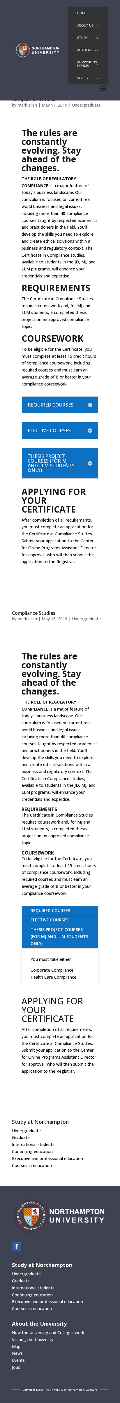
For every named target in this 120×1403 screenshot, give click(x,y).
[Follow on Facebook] (16, 1246)
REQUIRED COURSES (50, 910)
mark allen (27, 105)
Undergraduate (86, 105)
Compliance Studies (33, 613)
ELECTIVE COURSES (49, 920)
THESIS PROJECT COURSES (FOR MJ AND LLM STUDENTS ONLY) (59, 936)
